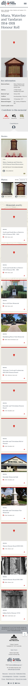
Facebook (8, 683)
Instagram (13, 683)
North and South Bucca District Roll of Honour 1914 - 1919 (13, 269)
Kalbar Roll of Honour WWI (11, 613)
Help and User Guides (21, 679)
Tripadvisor (11, 683)
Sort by (16, 179)
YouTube (16, 683)
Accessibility (22, 676)
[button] (25, 3)
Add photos (14, 118)
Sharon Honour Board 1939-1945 (13, 546)
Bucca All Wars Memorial (11, 303)
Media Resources (10, 679)
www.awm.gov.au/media (14, 669)
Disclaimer (16, 676)
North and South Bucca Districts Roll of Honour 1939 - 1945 (13, 233)
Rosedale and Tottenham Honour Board (13, 407)
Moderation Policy (21, 673)
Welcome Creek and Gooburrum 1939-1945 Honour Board (13, 371)
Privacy (3, 679)
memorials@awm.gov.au (15, 665)
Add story (22, 118)
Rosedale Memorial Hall (10, 477)
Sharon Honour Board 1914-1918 (13, 579)
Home (2, 10)
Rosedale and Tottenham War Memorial (12, 511)
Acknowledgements (8, 676)
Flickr (19, 683)
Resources (5, 673)
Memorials (7, 10)
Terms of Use (12, 673)
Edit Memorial (6, 118)
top (25, 635)
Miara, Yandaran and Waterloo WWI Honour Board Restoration (13, 163)
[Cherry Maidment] (13, 127)
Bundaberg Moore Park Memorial (13, 337)
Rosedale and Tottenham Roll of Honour (13, 442)
